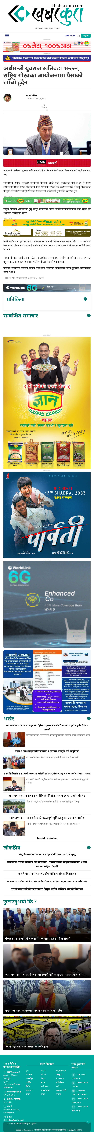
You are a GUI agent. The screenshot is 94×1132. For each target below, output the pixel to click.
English (86, 35)
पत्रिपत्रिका (60, 1082)
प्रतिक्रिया (15, 299)
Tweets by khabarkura (47, 838)
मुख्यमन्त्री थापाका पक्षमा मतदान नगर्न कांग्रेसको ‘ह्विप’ (33, 1010)
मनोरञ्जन (44, 1086)
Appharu (78, 1130)
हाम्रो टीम (10, 1123)
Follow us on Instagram (79, 1100)
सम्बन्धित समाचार (20, 315)
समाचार (29, 1074)
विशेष (28, 1086)
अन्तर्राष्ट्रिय (29, 1078)
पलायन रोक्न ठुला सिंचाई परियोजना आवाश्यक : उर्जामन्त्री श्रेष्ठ (47, 795)
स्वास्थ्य (43, 1082)
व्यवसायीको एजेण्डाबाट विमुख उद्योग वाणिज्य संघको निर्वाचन (47, 889)
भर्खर (8, 718)
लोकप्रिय (11, 847)
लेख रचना (29, 1090)
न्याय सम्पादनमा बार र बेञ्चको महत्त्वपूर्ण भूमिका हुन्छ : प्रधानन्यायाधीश (42, 974)
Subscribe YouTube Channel (79, 1092)
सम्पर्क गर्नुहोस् (26, 1123)
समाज (58, 1094)
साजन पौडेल (31, 95)
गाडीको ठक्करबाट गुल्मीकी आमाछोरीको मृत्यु (47, 854)
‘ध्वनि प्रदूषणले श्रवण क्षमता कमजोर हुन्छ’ (27, 1046)
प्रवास (28, 1094)
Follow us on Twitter (79, 1084)
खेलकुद (59, 1074)
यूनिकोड (33, 1123)
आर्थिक (28, 1082)
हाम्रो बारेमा (17, 1123)
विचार (43, 1078)
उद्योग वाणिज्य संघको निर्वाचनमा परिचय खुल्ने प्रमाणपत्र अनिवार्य (47, 881)
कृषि (57, 1086)
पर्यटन (43, 1070)
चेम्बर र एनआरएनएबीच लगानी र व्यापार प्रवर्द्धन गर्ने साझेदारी (37, 938)
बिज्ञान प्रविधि (61, 1070)
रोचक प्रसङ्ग (45, 1090)
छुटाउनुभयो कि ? (20, 901)
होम (27, 1070)
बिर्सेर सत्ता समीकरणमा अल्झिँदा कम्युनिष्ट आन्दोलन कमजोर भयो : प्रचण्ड (47, 773)
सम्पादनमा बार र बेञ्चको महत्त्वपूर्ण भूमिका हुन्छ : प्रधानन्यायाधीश (47, 818)
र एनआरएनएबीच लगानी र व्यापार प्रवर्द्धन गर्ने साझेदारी (47, 751)
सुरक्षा (43, 1094)
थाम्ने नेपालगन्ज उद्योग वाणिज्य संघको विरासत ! (47, 873)
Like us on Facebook (78, 1076)
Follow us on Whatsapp (79, 1108)
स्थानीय (43, 1074)
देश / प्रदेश (60, 1078)
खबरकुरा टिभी (61, 1090)
